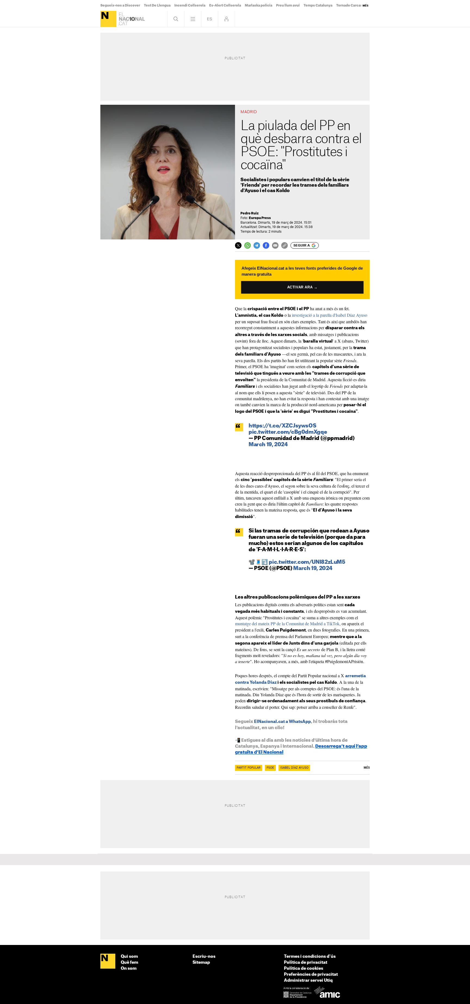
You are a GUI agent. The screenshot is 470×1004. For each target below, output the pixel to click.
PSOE (270, 767)
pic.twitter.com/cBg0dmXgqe (288, 432)
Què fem (129, 962)
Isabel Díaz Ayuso (294, 767)
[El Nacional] (108, 19)
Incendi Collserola (189, 5)
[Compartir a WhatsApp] (247, 245)
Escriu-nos (204, 956)
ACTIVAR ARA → (302, 287)
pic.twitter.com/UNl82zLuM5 (307, 562)
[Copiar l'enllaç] (284, 245)
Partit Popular (249, 767)
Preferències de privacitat (311, 974)
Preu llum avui (288, 5)
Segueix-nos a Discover (120, 5)
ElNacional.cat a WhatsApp (282, 722)
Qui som (129, 956)
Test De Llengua (157, 5)
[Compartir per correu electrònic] (275, 245)
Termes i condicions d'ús (310, 956)
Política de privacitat (305, 962)
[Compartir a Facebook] (266, 245)
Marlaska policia (258, 5)
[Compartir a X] (238, 245)
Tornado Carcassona (353, 5)
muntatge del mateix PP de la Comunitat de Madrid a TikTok (287, 623)
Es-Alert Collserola (225, 5)
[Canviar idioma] (209, 19)
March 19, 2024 (268, 444)
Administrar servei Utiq (308, 980)
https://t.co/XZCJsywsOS (282, 426)
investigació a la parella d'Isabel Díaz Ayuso (329, 315)
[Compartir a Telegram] (256, 245)
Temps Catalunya (318, 5)
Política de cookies (303, 968)
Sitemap (201, 962)
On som (129, 968)
